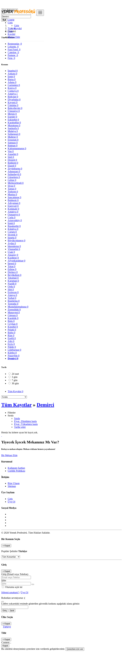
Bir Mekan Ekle (9, 455)
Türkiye (7, 626)
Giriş (16, 25)
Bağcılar (13, 96)
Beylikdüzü (14, 275)
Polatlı (12, 329)
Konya (12, 88)
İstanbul (13, 70)
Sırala (17, 418)
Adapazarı (14, 171)
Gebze (12, 180)
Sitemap (12, 486)
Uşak (11, 252)
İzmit (11, 223)
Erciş (11, 344)
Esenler (12, 116)
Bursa (12, 79)
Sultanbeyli (14, 174)
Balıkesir (13, 200)
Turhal (12, 298)
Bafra (11, 332)
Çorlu (11, 217)
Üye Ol (11, 501)
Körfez (12, 352)
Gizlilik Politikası (16, 470)
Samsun (13, 142)
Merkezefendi (16, 183)
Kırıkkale (13, 208)
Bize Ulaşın (14, 483)
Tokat (11, 266)
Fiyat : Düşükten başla (25, 421)
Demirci (13, 358)
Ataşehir (13, 154)
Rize (11, 335)
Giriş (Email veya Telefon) (14, 574)
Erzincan (13, 292)
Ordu (11, 286)
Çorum (12, 231)
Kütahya (13, 229)
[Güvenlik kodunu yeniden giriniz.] (2, 600)
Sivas (11, 185)
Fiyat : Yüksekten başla (26, 424)
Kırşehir (13, 326)
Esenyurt (13, 206)
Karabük (13, 318)
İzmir (11, 76)
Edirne (12, 269)
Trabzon (13, 191)
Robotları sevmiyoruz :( (13, 598)
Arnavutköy (15, 220)
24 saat (15, 373)
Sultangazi (14, 134)
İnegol (12, 263)
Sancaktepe (14, 197)
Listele (11, 19)
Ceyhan (12, 324)
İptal (12, 610)
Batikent (13, 162)
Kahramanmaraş (17, 148)
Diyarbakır (14, 99)
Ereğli (12, 338)
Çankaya (13, 91)
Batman (12, 145)
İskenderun (14, 246)
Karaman (13, 280)
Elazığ (12, 165)
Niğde (12, 347)
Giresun (13, 315)
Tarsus (12, 188)
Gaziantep (14, 85)
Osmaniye (14, 214)
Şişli (11, 157)
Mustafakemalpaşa (18, 306)
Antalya (13, 93)
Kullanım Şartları (16, 468)
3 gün (14, 377)
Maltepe (13, 137)
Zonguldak (14, 309)
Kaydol (18, 28)
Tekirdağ (13, 278)
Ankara (12, 73)
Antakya (13, 211)
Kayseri (12, 102)
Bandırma (14, 301)
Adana (12, 82)
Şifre (3, 580)
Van (11, 151)
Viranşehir (14, 249)
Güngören (14, 177)
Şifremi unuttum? (10, 592)
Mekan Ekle (14, 37)
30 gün (15, 383)
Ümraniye (14, 111)
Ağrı (11, 341)
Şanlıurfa (13, 128)
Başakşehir (14, 226)
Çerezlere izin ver (75, 649)
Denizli (12, 160)
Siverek (12, 234)
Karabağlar (14, 122)
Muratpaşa (14, 125)
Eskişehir (13, 119)
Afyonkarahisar (16, 260)
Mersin (12, 114)
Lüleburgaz (14, 349)
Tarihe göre (20, 427)
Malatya (13, 131)
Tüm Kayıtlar (15, 391)
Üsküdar (13, 105)
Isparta (12, 237)
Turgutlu (13, 303)
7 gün (14, 380)
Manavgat (14, 312)
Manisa (12, 194)
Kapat (5, 645)
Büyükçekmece (16, 240)
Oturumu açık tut (13, 587)
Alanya (12, 295)
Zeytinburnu (15, 168)
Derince (13, 272)
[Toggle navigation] (40, 13)
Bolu (11, 321)
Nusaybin (13, 355)
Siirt (11, 289)
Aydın (12, 243)
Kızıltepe (13, 257)
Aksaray (13, 255)
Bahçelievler (15, 108)
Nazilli (12, 283)
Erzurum (13, 139)
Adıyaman (14, 203)
